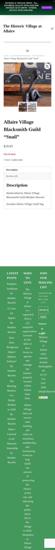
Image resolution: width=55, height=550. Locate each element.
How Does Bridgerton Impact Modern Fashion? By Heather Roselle (12, 356)
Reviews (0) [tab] (12, 176)
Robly (41, 334)
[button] (47, 66)
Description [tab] (12, 169)
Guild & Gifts (17, 160)
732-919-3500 (43, 383)
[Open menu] (52, 28)
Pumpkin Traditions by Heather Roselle (12, 293)
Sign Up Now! (47, 7)
